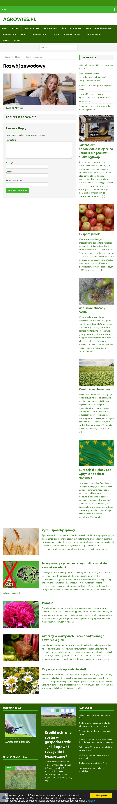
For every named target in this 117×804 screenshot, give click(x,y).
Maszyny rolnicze (95, 34)
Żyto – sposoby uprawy (58, 530)
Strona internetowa (14, 180)
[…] (103, 196)
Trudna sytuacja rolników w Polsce (94, 763)
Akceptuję (101, 795)
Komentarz (11, 139)
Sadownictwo (50, 28)
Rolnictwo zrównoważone (99, 28)
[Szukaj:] (58, 47)
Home (4, 9)
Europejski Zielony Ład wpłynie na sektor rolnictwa (95, 473)
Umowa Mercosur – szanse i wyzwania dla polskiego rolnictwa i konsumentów (95, 97)
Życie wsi (55, 34)
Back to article (14, 108)
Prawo (17, 40)
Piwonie (47, 603)
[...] (48, 780)
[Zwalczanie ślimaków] (20, 725)
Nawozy (24, 34)
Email (8, 171)
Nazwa (9, 163)
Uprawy (15, 28)
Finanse (6, 40)
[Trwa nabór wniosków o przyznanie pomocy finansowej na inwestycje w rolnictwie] (20, 777)
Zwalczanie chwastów (94, 389)
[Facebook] (114, 9)
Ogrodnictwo (9, 34)
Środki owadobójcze (71, 28)
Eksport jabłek (89, 234)
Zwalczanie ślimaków (17, 741)
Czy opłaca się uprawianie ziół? (64, 669)
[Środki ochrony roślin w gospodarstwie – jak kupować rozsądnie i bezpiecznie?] (58, 716)
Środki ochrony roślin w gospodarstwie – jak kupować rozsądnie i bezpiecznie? (92, 77)
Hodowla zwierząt (73, 34)
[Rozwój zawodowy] (39, 102)
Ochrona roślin (31, 28)
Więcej (91, 800)
